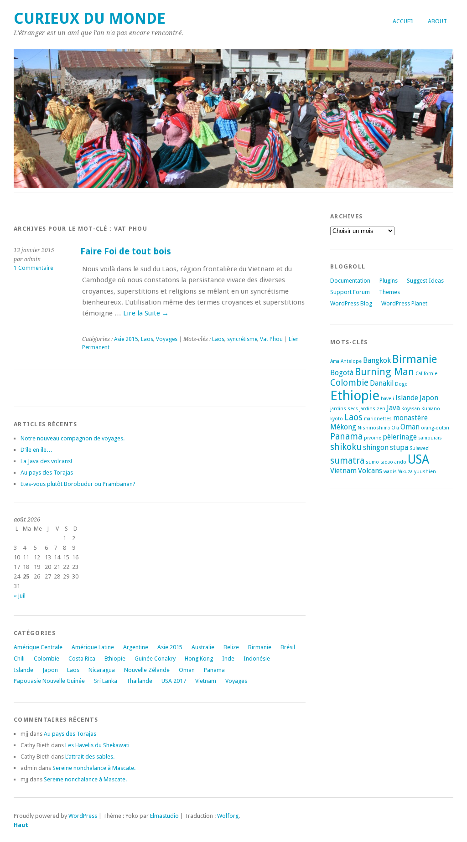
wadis (390, 472)
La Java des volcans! (46, 461)
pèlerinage (400, 437)
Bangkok (377, 360)
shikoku (346, 447)
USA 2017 (173, 680)
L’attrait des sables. (89, 756)
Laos (147, 339)
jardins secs (344, 409)
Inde (228, 658)
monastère (410, 417)
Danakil (382, 383)
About (437, 21)
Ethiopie (114, 658)
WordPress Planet (404, 303)
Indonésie (257, 658)
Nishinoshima (374, 428)
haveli (387, 399)
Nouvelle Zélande (147, 669)
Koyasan (410, 409)
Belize (231, 647)
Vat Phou (271, 339)
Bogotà (341, 372)
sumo (372, 462)
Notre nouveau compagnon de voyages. (73, 438)
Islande (23, 669)
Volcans (370, 470)
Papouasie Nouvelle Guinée (49, 680)
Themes (389, 292)
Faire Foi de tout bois (125, 251)
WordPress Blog (351, 303)
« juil (20, 595)
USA (418, 459)
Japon (50, 669)
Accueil (404, 21)
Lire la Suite (146, 313)
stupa (399, 447)
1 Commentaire (33, 268)
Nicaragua (101, 669)
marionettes (378, 419)
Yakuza (405, 472)
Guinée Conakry (155, 658)
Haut (21, 824)
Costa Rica (81, 658)
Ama (334, 361)
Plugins (388, 280)
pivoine (372, 438)
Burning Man (384, 371)
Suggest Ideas (425, 280)
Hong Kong (199, 658)
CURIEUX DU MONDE (90, 18)
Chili (19, 658)
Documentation (350, 280)
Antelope (351, 361)
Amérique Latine (93, 647)
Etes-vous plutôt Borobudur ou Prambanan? (78, 483)
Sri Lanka (105, 680)
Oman (187, 669)
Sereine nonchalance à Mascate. (93, 768)
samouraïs (430, 438)
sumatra (347, 460)
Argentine (135, 647)
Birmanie (259, 647)
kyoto (336, 419)
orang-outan (435, 428)
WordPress (82, 815)
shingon (376, 447)
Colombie (46, 658)
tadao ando (393, 462)
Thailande (139, 680)
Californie (426, 374)
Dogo (401, 384)
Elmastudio (164, 815)
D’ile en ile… (36, 449)
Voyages (166, 339)
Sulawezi (420, 448)
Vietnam (205, 680)
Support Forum (350, 292)
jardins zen (372, 409)
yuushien (425, 472)
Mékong (343, 427)
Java (393, 407)
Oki (395, 428)
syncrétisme (242, 339)
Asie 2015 (126, 339)
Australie (203, 647)
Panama (214, 669)
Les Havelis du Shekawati (97, 745)
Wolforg (228, 815)
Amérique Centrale (38, 647)
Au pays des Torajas (47, 472)
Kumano (430, 409)
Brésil (287, 647)
